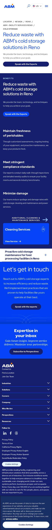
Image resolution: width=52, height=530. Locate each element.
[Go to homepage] (9, 6)
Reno (28, 21)
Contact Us (6, 369)
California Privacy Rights (12, 447)
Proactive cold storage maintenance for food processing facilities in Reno (22, 255)
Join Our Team (8, 376)
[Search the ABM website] (28, 6)
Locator (7, 21)
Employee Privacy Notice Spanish (15, 454)
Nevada (18, 21)
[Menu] (45, 6)
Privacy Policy (7, 439)
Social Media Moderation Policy (14, 458)
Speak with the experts (26, 306)
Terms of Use (7, 443)
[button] (37, 6)
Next (45, 219)
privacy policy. (12, 519)
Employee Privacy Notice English (15, 450)
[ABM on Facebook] (10, 433)
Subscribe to (26, 351)
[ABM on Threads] (16, 433)
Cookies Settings (11, 464)
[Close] (49, 499)
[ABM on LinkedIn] (4, 433)
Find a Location (8, 373)
